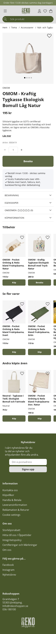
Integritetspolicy (11, 540)
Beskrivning (12, 195)
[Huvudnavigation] (5, 11)
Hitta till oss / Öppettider (16, 535)
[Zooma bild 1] (28, 58)
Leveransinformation (14, 505)
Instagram (8, 570)
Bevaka (28, 161)
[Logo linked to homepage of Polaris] (26, 11)
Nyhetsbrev (9, 574)
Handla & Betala (11, 500)
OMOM (6, 87)
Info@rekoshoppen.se (15, 606)
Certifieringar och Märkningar (19, 545)
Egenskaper (11, 202)
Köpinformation (14, 217)
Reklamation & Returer (15, 510)
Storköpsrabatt (11, 530)
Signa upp (28, 469)
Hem (4, 27)
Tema (14, 27)
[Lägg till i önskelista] (49, 36)
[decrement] (5, 150)
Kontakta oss (10, 490)
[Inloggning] (39, 11)
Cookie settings (11, 515)
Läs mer (6, 135)
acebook (9, 565)
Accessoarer (27, 27)
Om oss (6, 550)
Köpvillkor (8, 495)
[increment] (21, 150)
